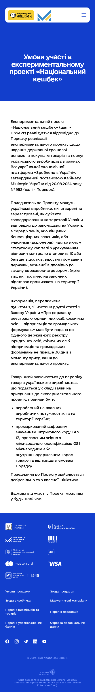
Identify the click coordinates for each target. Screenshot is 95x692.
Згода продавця (62, 591)
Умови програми (17, 591)
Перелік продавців (64, 611)
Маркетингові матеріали (68, 600)
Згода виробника (18, 600)
